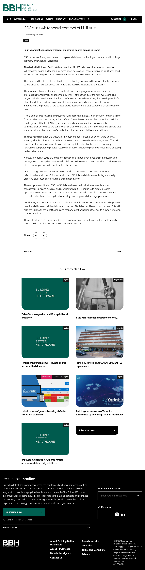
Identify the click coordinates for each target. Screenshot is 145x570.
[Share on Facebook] (44, 235)
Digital (26, 40)
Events (49, 19)
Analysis (119, 328)
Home (8, 19)
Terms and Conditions (93, 550)
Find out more (10, 528)
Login (134, 19)
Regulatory (118, 280)
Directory (61, 19)
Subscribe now (86, 430)
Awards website (90, 541)
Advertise (87, 545)
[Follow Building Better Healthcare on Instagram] (117, 515)
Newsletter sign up (60, 553)
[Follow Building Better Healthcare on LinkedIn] (123, 515)
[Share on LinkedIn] (36, 235)
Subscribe (116, 19)
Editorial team (77, 19)
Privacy (86, 554)
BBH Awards (37, 19)
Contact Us (56, 557)
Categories (19, 19)
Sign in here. (27, 520)
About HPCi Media (60, 549)
